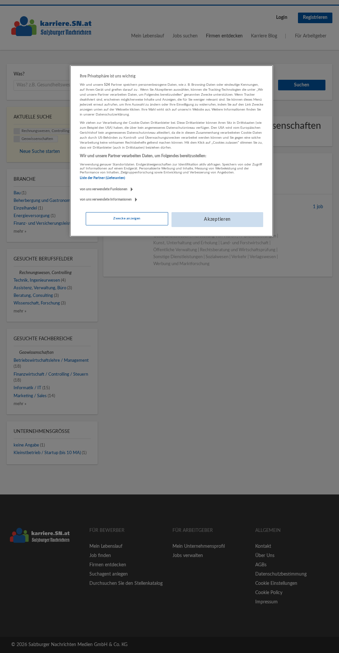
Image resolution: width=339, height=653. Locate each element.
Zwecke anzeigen (126, 218)
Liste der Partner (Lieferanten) (102, 178)
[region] (171, 151)
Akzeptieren (217, 219)
